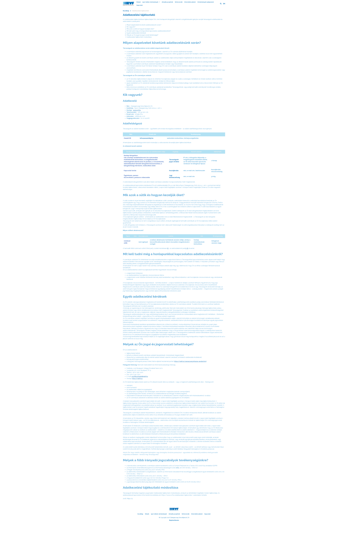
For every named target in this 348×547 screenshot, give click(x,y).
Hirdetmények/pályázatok (205, 2)
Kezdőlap (126, 11)
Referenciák (179, 2)
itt (168, 248)
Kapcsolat (139, 5)
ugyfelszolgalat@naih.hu (139, 376)
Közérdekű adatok (190, 2)
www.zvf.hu (137, 110)
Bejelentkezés (174, 520)
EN (224, 4)
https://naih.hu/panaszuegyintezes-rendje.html (190, 361)
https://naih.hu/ (137, 378)
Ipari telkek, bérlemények (150, 2)
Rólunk (138, 2)
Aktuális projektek (167, 2)
